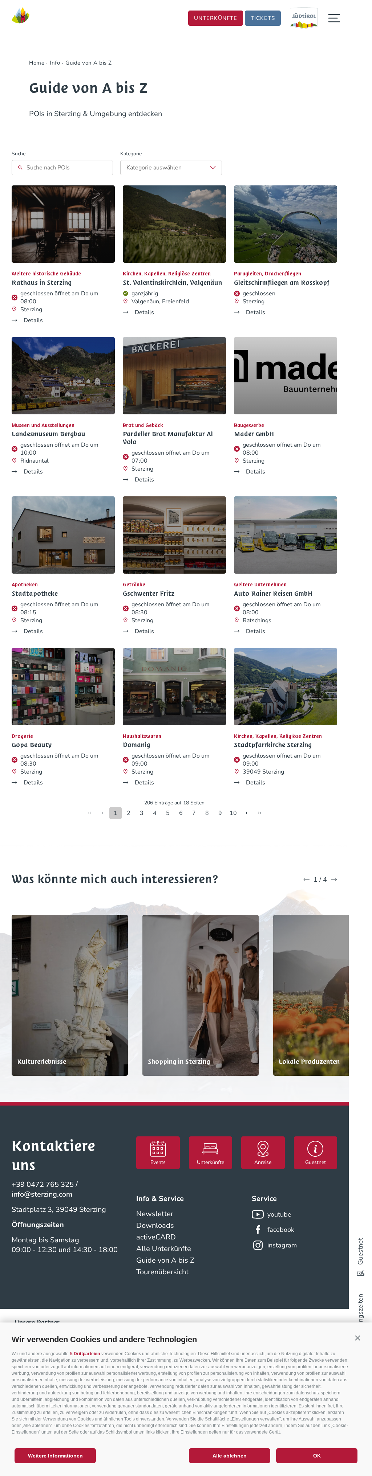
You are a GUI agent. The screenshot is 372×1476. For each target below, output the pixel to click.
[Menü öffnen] (334, 18)
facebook (280, 1229)
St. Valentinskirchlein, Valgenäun (172, 283)
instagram (282, 1245)
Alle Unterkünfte (163, 1249)
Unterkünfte (215, 18)
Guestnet (360, 1251)
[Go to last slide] (306, 879)
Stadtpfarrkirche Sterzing (273, 745)
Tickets (263, 18)
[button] (357, 1338)
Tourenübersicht (162, 1272)
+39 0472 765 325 (43, 1184)
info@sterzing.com (42, 1194)
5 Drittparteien (85, 1353)
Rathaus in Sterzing (42, 283)
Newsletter (154, 1214)
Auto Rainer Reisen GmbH (273, 594)
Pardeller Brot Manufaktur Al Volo (168, 438)
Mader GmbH (254, 434)
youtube (279, 1214)
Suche (18, 153)
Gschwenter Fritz (148, 594)
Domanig (136, 745)
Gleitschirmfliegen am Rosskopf (281, 283)
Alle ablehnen (230, 1456)
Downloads (155, 1225)
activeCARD (156, 1237)
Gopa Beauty (32, 745)
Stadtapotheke (35, 594)
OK (317, 1456)
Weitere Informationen (55, 1456)
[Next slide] (334, 879)
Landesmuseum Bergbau (48, 434)
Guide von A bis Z (165, 1260)
